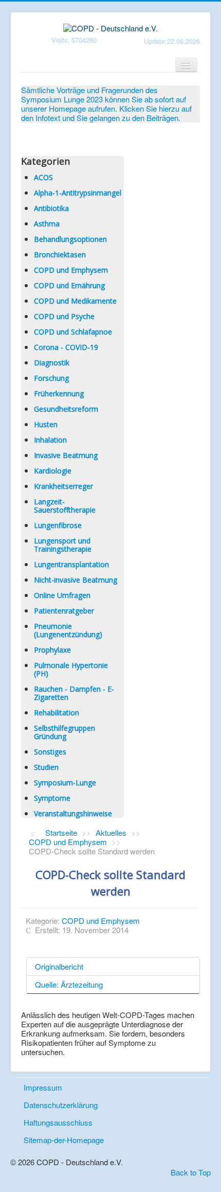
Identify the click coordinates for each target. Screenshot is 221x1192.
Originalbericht (59, 966)
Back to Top (191, 1172)
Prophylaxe (52, 650)
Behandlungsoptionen (70, 239)
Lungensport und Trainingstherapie (62, 545)
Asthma (47, 224)
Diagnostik (51, 362)
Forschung (51, 378)
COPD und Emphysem (71, 270)
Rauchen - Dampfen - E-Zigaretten (74, 693)
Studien (46, 767)
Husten (46, 424)
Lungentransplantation (71, 564)
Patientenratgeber (64, 611)
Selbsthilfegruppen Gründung (64, 732)
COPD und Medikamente (75, 301)
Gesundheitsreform (66, 409)
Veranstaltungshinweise (73, 813)
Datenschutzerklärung (61, 1104)
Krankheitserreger (63, 486)
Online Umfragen (62, 595)
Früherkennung (59, 393)
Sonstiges (50, 752)
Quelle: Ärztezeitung (69, 984)
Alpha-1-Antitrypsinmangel (77, 193)
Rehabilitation (56, 712)
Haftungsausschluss (58, 1122)
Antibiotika (51, 208)
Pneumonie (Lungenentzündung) (68, 630)
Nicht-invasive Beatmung (75, 580)
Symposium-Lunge (65, 782)
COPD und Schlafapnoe (73, 332)
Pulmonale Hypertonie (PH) (71, 669)
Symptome (52, 798)
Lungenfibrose (58, 525)
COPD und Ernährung (69, 285)
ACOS (43, 177)
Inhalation (50, 440)
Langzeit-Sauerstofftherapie (65, 506)
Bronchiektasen (60, 254)
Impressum (43, 1087)
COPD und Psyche (64, 316)
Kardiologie (52, 471)
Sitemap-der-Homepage (64, 1139)
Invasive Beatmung (66, 455)
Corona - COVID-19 (66, 347)
